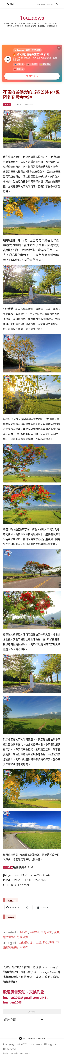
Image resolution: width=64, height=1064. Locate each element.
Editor (18, 104)
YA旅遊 (34, 932)
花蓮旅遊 (22, 937)
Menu (11, 4)
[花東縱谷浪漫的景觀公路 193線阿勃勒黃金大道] (32, 129)
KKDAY (8, 867)
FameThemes (24, 1053)
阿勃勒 (23, 947)
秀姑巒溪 (49, 943)
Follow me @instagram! (34, 1038)
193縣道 (22, 943)
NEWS (7, 104)
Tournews (32, 17)
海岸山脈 (35, 943)
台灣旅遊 (46, 932)
